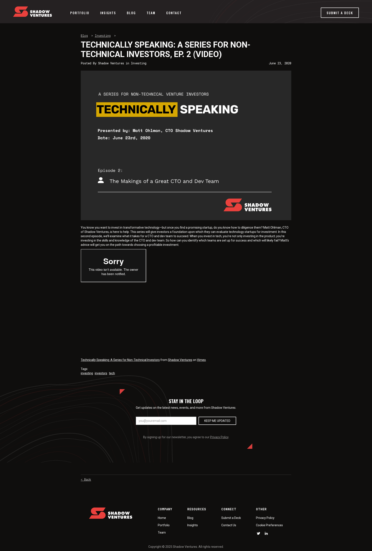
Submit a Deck (231, 518)
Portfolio (79, 12)
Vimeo (201, 360)
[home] (32, 11)
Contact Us (228, 525)
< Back (86, 479)
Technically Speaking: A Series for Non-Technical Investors (120, 360)
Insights (108, 12)
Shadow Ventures (180, 360)
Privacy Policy (219, 437)
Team (151, 12)
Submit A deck (340, 12)
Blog (131, 12)
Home (162, 518)
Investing (103, 36)
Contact (174, 12)
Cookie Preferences (269, 525)
